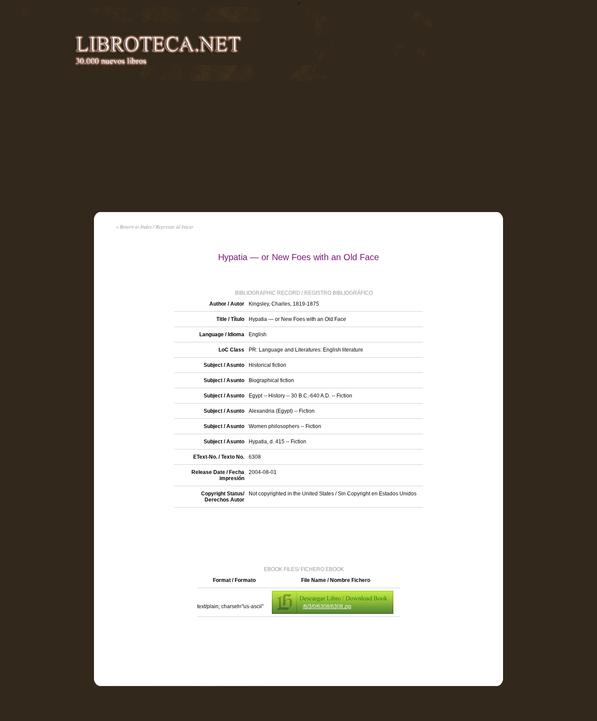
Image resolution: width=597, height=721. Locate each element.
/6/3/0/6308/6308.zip (327, 606)
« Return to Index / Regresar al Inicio (154, 226)
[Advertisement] (298, 146)
